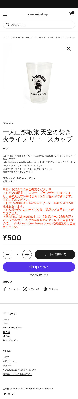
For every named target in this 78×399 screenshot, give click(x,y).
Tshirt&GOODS (10, 340)
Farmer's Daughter (12, 327)
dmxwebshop (38, 14)
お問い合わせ (9, 361)
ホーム (6, 37)
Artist (5, 323)
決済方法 (7, 365)
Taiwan (6, 332)
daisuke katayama (21, 37)
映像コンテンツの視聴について (17, 374)
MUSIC (6, 336)
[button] (71, 14)
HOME (6, 357)
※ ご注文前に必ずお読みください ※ (19, 369)
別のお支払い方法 (39, 274)
